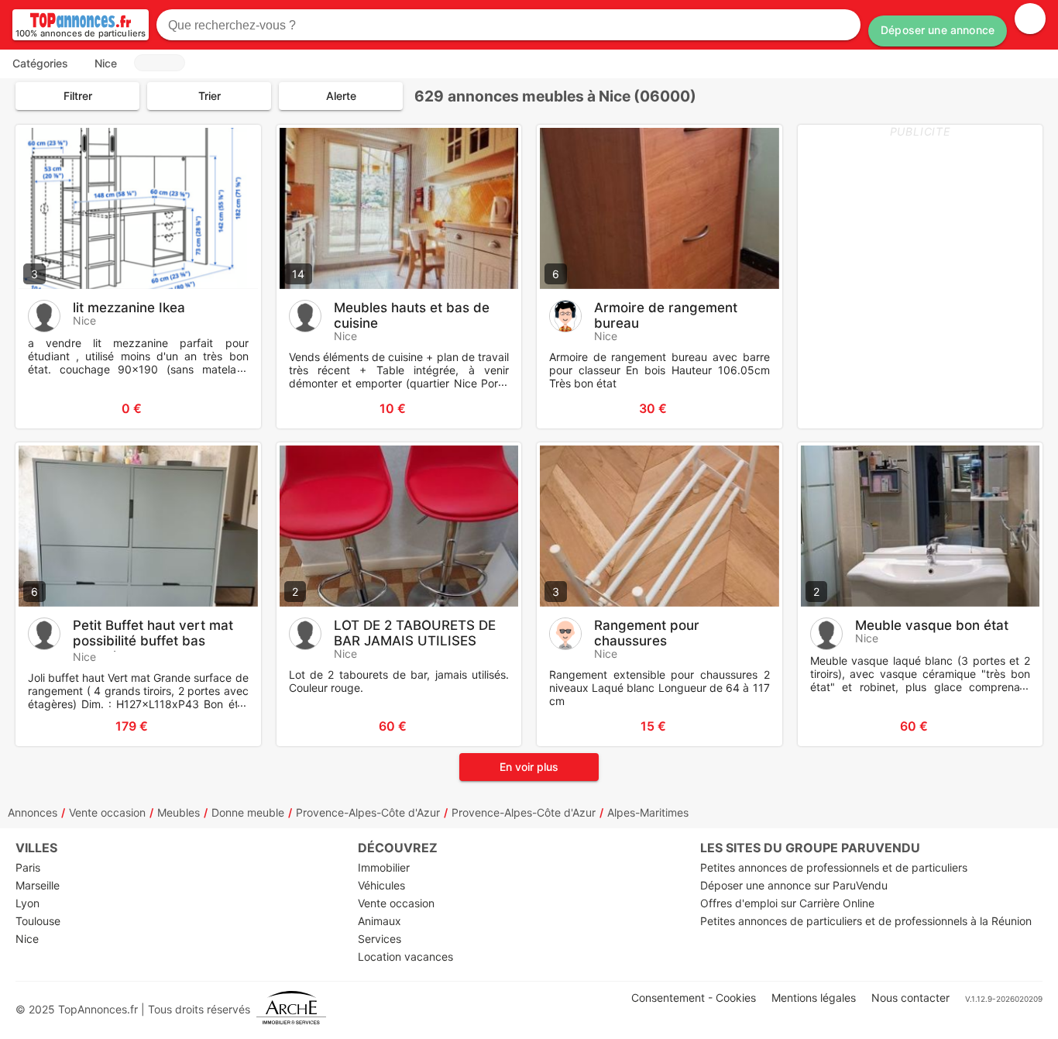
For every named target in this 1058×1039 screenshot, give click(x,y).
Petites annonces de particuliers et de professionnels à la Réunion (866, 920)
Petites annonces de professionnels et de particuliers (833, 867)
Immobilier (384, 867)
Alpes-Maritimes (648, 812)
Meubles (178, 812)
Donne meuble (247, 812)
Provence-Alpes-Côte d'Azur (368, 812)
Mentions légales (813, 997)
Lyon (27, 903)
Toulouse (37, 920)
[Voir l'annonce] (224, 408)
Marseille (37, 885)
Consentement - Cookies (693, 997)
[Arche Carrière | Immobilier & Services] (291, 1009)
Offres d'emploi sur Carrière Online (787, 903)
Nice (27, 938)
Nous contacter (910, 997)
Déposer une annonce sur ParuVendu (794, 885)
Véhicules (381, 885)
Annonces (32, 812)
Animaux (379, 920)
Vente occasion (107, 812)
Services (379, 938)
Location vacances (405, 956)
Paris (27, 867)
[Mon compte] (1030, 18)
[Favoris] (46, 408)
